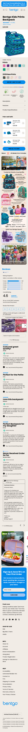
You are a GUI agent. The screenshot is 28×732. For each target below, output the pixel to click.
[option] (14, 43)
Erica (4, 428)
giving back (6, 654)
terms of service (8, 689)
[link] (14, 296)
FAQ (4, 679)
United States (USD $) (11, 714)
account (5, 646)
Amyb (4, 350)
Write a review (7, 24)
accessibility (6, 671)
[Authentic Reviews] (6, 272)
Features (5, 105)
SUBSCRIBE (14, 595)
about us (5, 644)
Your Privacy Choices (9, 694)
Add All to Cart (14, 149)
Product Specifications (10, 110)
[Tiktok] (6, 619)
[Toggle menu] (3, 10)
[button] (5, 309)
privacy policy (7, 687)
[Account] (21, 10)
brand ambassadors (9, 652)
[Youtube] (12, 619)
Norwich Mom (6, 457)
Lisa (4, 377)
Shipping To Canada (9, 681)
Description (6, 101)
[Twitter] (19, 619)
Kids (4, 629)
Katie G (5, 401)
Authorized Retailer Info (10, 674)
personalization (7, 684)
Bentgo (8, 726)
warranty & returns (9, 692)
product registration (9, 657)
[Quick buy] (23, 123)
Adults (4, 634)
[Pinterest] (15, 619)
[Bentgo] (14, 10)
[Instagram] (3, 619)
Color (7, 60)
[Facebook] (9, 619)
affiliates (5, 649)
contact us (6, 676)
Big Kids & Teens (7, 632)
